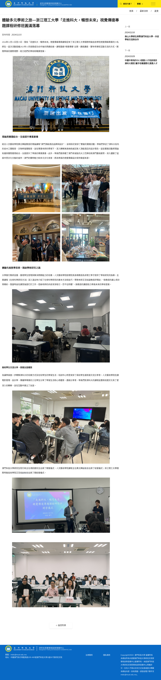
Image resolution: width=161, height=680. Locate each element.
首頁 (131, 11)
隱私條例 (106, 655)
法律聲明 (89, 655)
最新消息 (144, 11)
